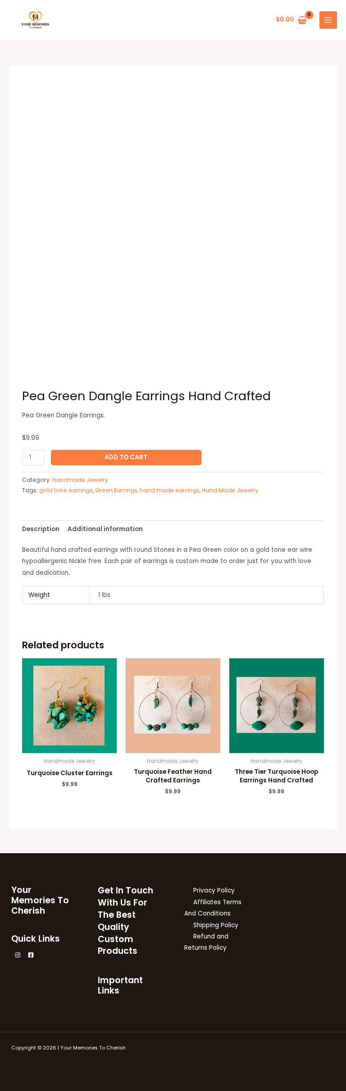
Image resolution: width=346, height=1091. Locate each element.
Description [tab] (40, 529)
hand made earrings (170, 490)
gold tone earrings (66, 490)
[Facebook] (30, 955)
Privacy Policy (214, 890)
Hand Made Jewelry (230, 490)
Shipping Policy (215, 925)
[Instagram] (17, 955)
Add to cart (126, 457)
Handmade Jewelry (80, 480)
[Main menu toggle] (328, 20)
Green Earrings (116, 490)
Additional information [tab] (105, 529)
